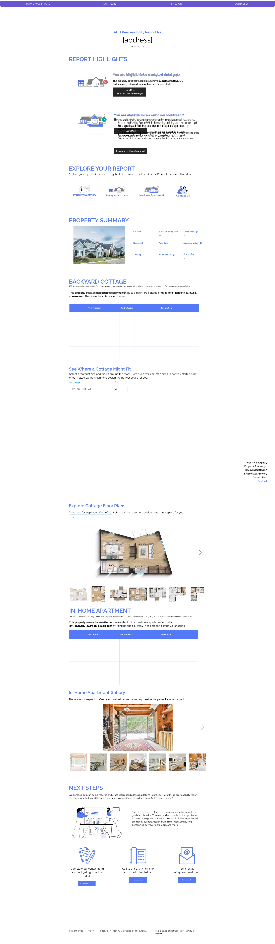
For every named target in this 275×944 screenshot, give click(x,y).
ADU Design (74, 383)
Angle (117, 382)
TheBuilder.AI (141, 931)
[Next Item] (200, 552)
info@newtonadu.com (187, 872)
